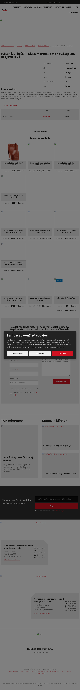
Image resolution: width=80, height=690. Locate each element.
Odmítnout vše (17, 354)
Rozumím (62, 354)
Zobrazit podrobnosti (56, 347)
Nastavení (40, 354)
